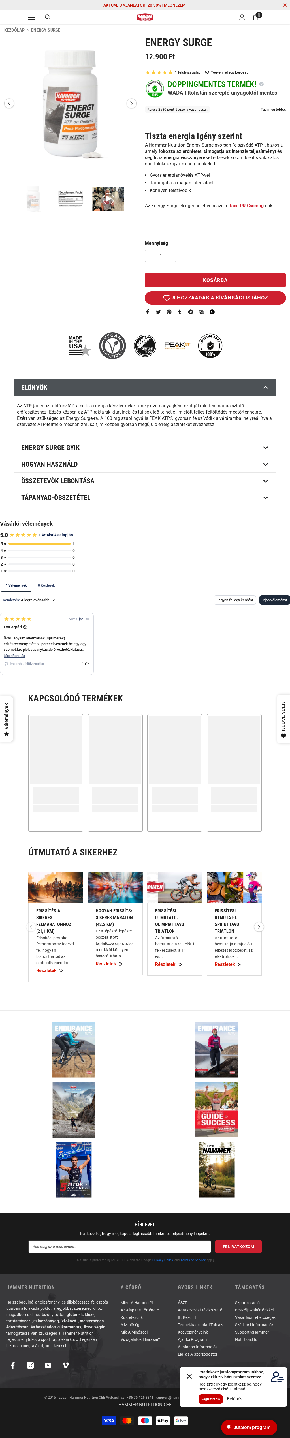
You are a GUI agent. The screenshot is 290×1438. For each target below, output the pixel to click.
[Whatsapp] (212, 311)
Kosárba (215, 280)
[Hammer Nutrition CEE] (73, 1050)
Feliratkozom (238, 1246)
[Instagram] (30, 1365)
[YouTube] (48, 1365)
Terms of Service (193, 1260)
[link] (56, 796)
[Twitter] (158, 311)
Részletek (46, 970)
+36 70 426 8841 (140, 1398)
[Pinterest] (169, 311)
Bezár (285, 5)
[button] (9, 103)
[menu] (31, 17)
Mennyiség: (157, 243)
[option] (70, 103)
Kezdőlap (14, 30)
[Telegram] (190, 311)
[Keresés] (47, 17)
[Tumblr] (179, 311)
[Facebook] (147, 311)
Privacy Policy (162, 1260)
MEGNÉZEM (174, 5)
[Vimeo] (65, 1365)
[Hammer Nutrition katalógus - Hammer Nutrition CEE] (73, 1110)
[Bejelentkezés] (242, 17)
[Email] (201, 311)
